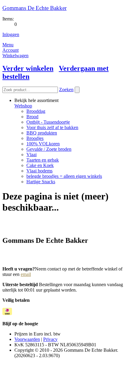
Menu (8, 44)
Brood (32, 116)
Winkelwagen (15, 55)
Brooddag (35, 111)
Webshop (23, 105)
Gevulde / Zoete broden (48, 149)
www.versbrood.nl (20, 253)
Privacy (50, 339)
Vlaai (31, 154)
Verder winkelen (27, 68)
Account (10, 50)
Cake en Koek (40, 165)
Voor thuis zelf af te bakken (52, 127)
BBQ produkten (41, 132)
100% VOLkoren (43, 143)
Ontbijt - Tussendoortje (48, 122)
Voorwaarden (27, 339)
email (26, 274)
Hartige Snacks (40, 181)
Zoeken (66, 89)
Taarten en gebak (42, 159)
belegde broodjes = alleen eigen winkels (64, 176)
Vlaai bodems (39, 170)
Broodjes (35, 138)
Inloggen (10, 34)
